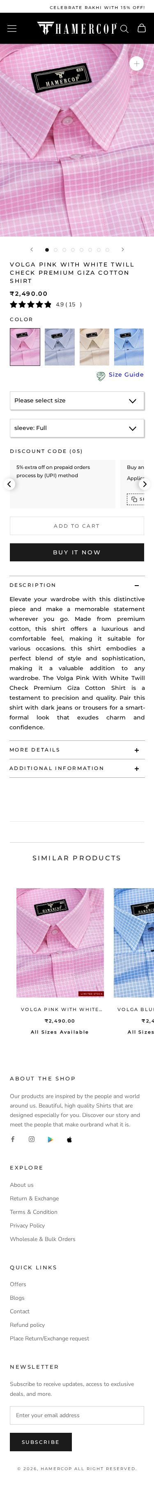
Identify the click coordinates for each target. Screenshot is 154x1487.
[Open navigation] (11, 28)
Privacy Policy (27, 1226)
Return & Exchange (34, 1198)
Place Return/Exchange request (49, 1338)
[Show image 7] (99, 250)
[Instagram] (31, 1139)
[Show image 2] (55, 250)
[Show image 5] (81, 250)
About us (22, 1185)
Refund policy (27, 1325)
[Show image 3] (64, 250)
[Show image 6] (90, 250)
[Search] (124, 28)
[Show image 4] (73, 250)
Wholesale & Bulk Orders (43, 1239)
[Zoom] (136, 63)
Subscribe (41, 1442)
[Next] (123, 249)
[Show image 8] (107, 250)
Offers (18, 1284)
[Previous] (31, 249)
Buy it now (77, 552)
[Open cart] (142, 28)
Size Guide (126, 374)
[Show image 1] (47, 250)
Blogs (17, 1298)
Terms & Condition (33, 1212)
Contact (20, 1311)
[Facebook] (13, 1139)
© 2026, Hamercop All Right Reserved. (77, 1468)
